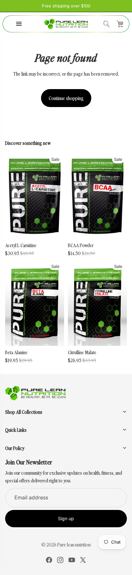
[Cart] (119, 24)
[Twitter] (83, 560)
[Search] (106, 24)
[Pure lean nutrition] (66, 23)
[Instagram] (60, 560)
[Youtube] (72, 560)
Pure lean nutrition (74, 544)
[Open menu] (19, 24)
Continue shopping (66, 98)
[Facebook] (49, 560)
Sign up (66, 518)
